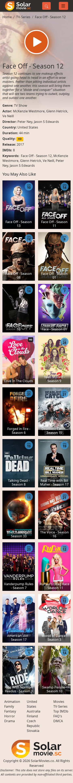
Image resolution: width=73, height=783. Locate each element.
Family (9, 706)
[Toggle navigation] (63, 6)
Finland (32, 716)
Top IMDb (60, 711)
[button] (36, 42)
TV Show (20, 105)
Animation (12, 701)
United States (27, 127)
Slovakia (33, 730)
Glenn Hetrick (56, 111)
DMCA (58, 721)
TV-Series (23, 17)
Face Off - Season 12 (50, 17)
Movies (58, 701)
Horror (9, 716)
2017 (20, 144)
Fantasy (10, 711)
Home (7, 17)
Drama (9, 721)
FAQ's (57, 716)
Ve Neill (8, 116)
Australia (33, 711)
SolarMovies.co (42, 761)
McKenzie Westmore (29, 111)
